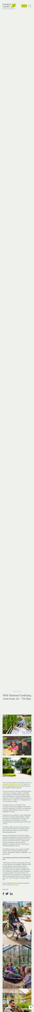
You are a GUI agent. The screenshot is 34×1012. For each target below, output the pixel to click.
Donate (24, 6)
